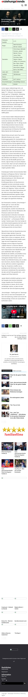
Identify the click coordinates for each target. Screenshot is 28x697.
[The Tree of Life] (5, 407)
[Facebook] (3, 29)
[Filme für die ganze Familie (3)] (5, 376)
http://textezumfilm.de (14, 356)
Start (2, 8)
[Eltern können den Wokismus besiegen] (5, 392)
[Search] (24, 683)
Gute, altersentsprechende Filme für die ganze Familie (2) (18, 384)
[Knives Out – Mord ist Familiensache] (7, 615)
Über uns (4, 676)
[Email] (13, 29)
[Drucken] (17, 29)
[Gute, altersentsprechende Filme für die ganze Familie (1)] (7, 463)
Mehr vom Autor (17, 370)
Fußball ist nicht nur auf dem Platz (8, 336)
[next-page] (5, 422)
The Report (17, 633)
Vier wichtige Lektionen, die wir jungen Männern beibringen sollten (20, 337)
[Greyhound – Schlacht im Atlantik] (7, 602)
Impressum (5, 671)
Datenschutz (5, 669)
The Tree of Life (15, 405)
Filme (12, 8)
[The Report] (21, 628)
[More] (21, 29)
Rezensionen (7, 8)
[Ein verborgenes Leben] (5, 399)
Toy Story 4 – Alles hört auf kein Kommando (19, 470)
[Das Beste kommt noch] (21, 615)
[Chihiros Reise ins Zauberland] (7, 628)
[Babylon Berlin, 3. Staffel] (21, 602)
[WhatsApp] (10, 29)
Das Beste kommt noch (20, 621)
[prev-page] (3, 422)
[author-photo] (14, 352)
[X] (6, 29)
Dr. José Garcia (6, 24)
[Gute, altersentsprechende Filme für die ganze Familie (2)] (5, 384)
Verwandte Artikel (6, 370)
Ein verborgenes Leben (17, 397)
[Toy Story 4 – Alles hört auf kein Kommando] (21, 463)
